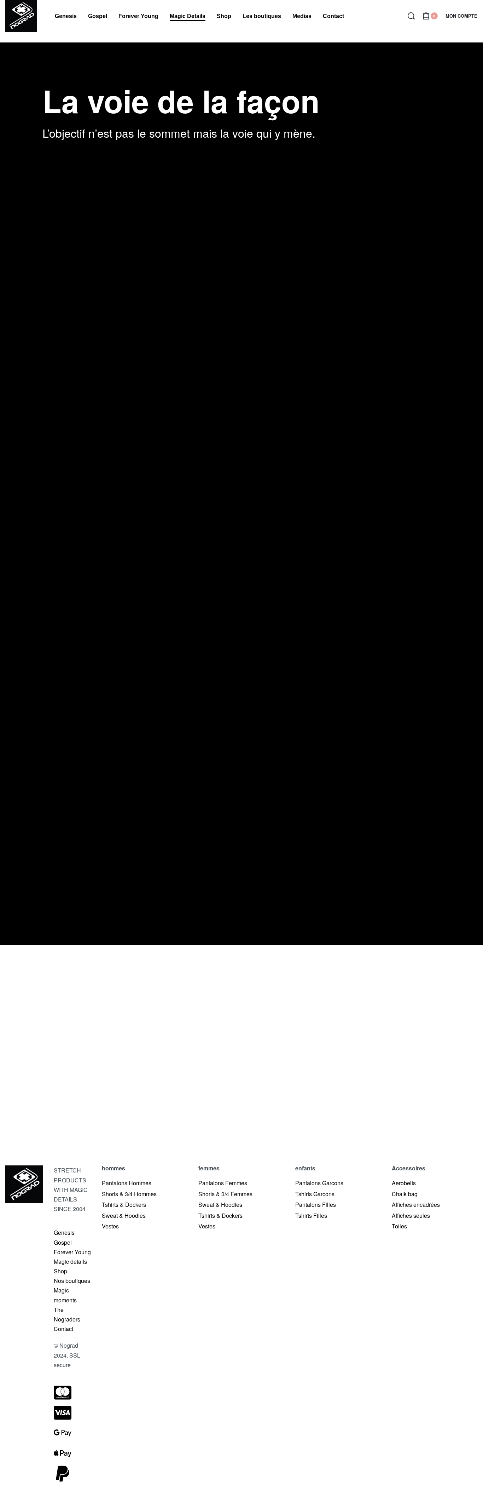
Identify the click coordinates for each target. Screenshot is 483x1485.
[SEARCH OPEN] (411, 16)
